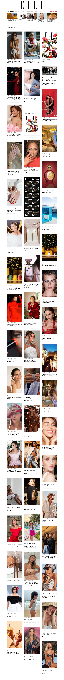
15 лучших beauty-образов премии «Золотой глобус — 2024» (14, 136)
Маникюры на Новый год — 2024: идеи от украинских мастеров (14, 210)
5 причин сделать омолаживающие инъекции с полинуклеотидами (31, 658)
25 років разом (45, 61)
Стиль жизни (28, 11)
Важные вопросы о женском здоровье (31, 249)
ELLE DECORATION (36, 11)
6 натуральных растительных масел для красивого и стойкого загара (31, 621)
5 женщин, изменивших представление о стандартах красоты (32, 62)
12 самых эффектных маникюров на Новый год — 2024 (31, 171)
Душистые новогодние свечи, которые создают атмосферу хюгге (13, 288)
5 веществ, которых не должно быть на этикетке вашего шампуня (31, 583)
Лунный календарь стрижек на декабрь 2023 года (49, 374)
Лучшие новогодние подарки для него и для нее (49, 264)
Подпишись (53, 11)
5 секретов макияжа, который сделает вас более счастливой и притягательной (49, 634)
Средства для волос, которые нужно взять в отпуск (48, 672)
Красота (19, 11)
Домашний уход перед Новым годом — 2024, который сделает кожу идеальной (30, 323)
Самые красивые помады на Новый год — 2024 (14, 324)
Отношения (23, 11)
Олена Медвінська (12, 213)
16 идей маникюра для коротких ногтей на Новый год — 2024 (14, 173)
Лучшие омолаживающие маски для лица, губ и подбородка (48, 411)
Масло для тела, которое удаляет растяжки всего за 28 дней (14, 509)
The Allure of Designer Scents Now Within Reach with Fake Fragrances (31, 286)
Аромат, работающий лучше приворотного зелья (49, 191)
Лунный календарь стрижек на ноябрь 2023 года (31, 435)
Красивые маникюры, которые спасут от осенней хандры (14, 434)
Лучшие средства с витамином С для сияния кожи (14, 471)
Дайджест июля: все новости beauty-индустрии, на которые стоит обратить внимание (49, 595)
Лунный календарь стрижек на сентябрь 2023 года (14, 545)
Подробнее (27, 133)
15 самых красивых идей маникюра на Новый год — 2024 (49, 338)
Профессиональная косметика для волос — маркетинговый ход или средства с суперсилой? (30, 545)
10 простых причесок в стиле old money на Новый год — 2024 (14, 251)
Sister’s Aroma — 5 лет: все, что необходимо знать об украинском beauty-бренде (49, 557)
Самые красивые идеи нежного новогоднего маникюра (30, 362)
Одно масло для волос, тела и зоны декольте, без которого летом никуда (14, 652)
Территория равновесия (13, 580)
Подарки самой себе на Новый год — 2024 (48, 155)
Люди (32, 11)
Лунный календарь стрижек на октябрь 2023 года (31, 508)
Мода (16, 11)
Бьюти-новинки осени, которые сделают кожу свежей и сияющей (48, 448)
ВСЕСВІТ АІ (41, 11)
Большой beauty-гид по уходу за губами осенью (48, 485)
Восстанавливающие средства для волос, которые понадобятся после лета (32, 472)
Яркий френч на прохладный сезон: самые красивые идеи (31, 399)
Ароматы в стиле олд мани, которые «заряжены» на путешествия (49, 228)
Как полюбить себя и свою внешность (14, 61)
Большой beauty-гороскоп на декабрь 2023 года (14, 360)
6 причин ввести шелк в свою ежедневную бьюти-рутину (31, 100)
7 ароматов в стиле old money (48, 521)
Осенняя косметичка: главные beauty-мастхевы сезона (14, 397)
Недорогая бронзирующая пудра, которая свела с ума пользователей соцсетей (14, 98)
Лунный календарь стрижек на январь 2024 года (49, 119)
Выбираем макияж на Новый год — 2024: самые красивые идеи (48, 301)
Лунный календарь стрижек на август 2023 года (14, 615)
